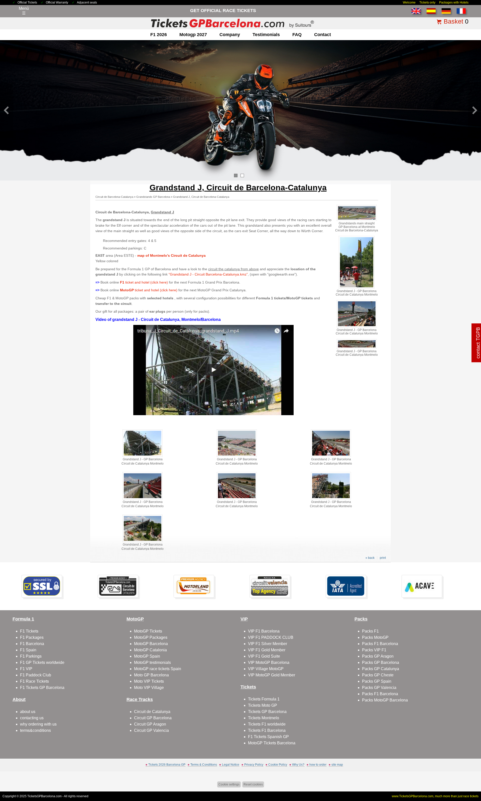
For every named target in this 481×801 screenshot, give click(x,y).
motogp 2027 (193, 34)
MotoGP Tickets (148, 631)
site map (337, 764)
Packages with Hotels (453, 2)
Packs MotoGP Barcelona (385, 700)
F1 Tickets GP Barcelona (42, 687)
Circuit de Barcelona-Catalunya (114, 196)
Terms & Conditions (203, 764)
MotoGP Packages (150, 637)
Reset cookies (253, 784)
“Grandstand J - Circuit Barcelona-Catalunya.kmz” (208, 274)
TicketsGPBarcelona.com (44, 796)
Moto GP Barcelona (151, 675)
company (229, 34)
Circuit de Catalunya (152, 711)
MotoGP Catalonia (150, 650)
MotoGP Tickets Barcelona (271, 743)
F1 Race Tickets (34, 681)
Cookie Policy (277, 764)
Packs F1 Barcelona (380, 644)
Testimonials (266, 34)
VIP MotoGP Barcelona (268, 662)
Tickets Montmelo (263, 718)
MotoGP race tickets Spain (157, 669)
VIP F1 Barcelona (264, 631)
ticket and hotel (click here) (144, 282)
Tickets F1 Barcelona (267, 730)
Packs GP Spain (376, 681)
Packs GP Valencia (379, 687)
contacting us (32, 718)
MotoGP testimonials (152, 662)
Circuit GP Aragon (150, 724)
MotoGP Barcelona (151, 644)
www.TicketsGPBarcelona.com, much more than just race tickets (435, 796)
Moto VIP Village (149, 687)
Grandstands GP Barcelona (153, 196)
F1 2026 (158, 34)
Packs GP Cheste (378, 675)
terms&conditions (35, 730)
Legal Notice (230, 764)
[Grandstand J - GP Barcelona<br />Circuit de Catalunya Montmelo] (357, 287)
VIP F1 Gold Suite (264, 656)
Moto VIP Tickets (149, 681)
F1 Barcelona (32, 644)
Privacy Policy (253, 764)
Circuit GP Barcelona (153, 718)
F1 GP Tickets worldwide (42, 662)
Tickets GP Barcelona (267, 711)
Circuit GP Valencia (151, 730)
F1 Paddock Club (35, 675)
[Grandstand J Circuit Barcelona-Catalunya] (213, 414)
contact (322, 34)
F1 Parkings (31, 656)
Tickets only (427, 2)
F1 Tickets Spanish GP (268, 737)
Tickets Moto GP (262, 705)
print (383, 558)
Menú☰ (24, 10)
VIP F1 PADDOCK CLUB (270, 637)
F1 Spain (28, 650)
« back (370, 558)
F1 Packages (32, 637)
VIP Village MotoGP (266, 669)
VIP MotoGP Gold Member (271, 675)
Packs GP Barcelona (380, 662)
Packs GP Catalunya (380, 669)
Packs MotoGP (375, 637)
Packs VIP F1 (374, 650)
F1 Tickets (29, 631)
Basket (453, 21)
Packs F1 (370, 631)
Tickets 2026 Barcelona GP (166, 764)
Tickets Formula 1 (264, 699)
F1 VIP (26, 669)
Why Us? (298, 764)
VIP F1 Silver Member (267, 644)
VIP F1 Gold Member (266, 650)
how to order (317, 764)
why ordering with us (38, 724)
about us (27, 711)
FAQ (297, 34)
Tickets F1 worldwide (267, 724)
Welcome (409, 2)
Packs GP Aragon (378, 656)
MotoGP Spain (147, 656)
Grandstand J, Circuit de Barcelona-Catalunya (201, 196)
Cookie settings (228, 784)
